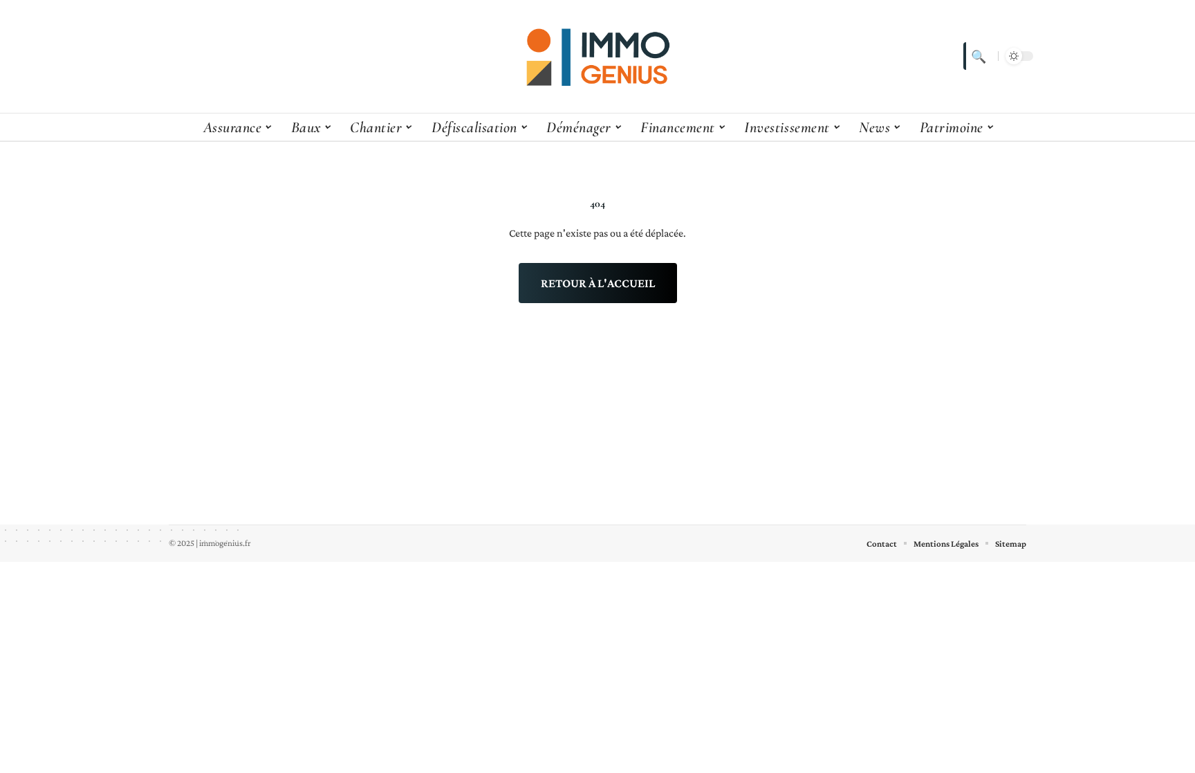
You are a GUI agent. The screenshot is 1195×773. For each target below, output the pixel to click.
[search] (977, 56)
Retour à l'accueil (598, 283)
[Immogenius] (597, 56)
